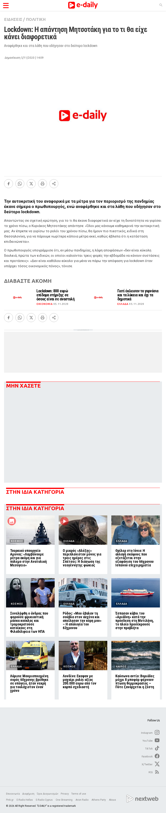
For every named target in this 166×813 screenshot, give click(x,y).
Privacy (65, 793)
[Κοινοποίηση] (53, 183)
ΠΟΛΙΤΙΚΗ (36, 19)
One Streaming (64, 799)
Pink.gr (10, 799)
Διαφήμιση (28, 793)
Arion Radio (82, 799)
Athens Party (99, 799)
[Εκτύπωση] (42, 183)
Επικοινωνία (13, 793)
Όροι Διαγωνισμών (47, 793)
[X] (31, 183)
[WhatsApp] (19, 183)
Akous (112, 799)
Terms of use (78, 793)
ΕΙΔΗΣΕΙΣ (13, 19)
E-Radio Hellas (25, 799)
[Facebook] (8, 183)
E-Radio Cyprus (44, 799)
